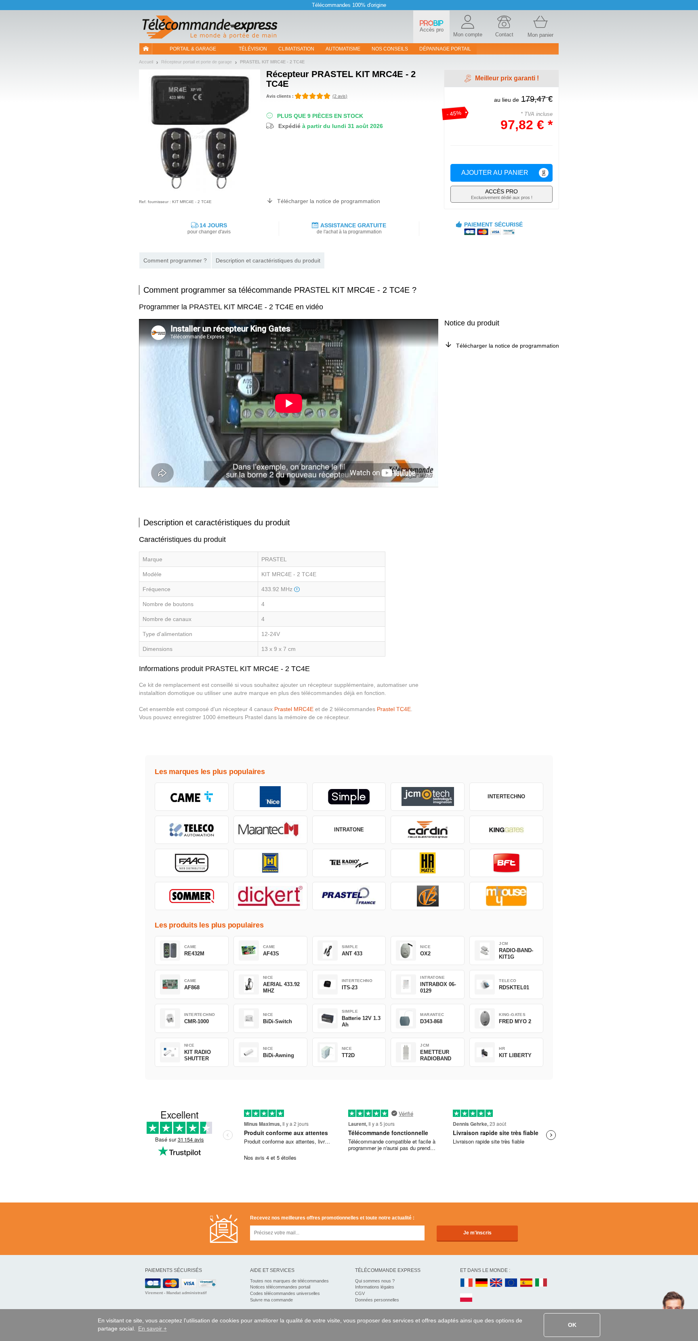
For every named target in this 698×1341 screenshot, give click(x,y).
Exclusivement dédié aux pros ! (501, 194)
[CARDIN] (428, 830)
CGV (360, 1293)
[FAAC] (192, 863)
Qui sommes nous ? (375, 1280)
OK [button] (572, 1325)
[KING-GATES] (506, 830)
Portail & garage (193, 49)
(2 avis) (339, 96)
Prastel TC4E (394, 709)
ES (526, 1283)
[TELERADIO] (349, 863)
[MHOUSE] (506, 896)
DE (481, 1283)
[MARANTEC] (270, 830)
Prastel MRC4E (293, 709)
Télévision (253, 49)
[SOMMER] (192, 896)
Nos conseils (390, 49)
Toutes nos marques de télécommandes (289, 1280)
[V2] (428, 896)
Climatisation (296, 49)
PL (466, 1298)
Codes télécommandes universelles (285, 1293)
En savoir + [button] (152, 1328)
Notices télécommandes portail (280, 1286)
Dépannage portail (445, 49)
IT (541, 1283)
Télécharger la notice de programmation (328, 201)
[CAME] (192, 797)
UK (496, 1283)
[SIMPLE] (349, 797)
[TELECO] (192, 830)
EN (511, 1283)
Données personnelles (377, 1299)
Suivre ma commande (271, 1299)
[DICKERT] (270, 896)
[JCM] (428, 797)
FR (466, 1283)
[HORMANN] (270, 863)
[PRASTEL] (349, 896)
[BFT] (506, 863)
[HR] (428, 863)
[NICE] (270, 797)
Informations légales (374, 1286)
